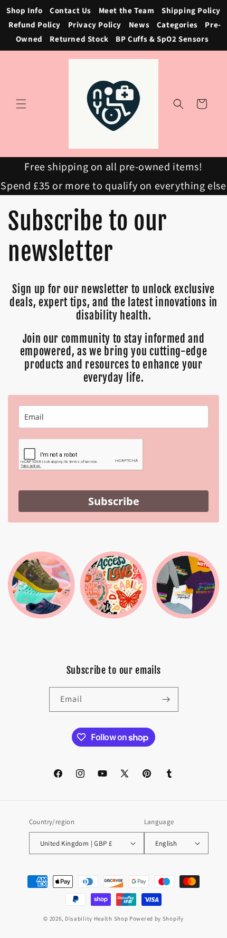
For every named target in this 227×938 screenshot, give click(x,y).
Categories (177, 25)
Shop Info (24, 10)
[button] (21, 103)
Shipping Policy (191, 10)
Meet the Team (127, 10)
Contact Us (70, 10)
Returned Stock (79, 39)
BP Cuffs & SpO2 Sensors (162, 39)
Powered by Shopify (156, 918)
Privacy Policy (94, 25)
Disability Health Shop (96, 918)
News (139, 25)
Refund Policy (34, 25)
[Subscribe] (166, 699)
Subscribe (113, 501)
